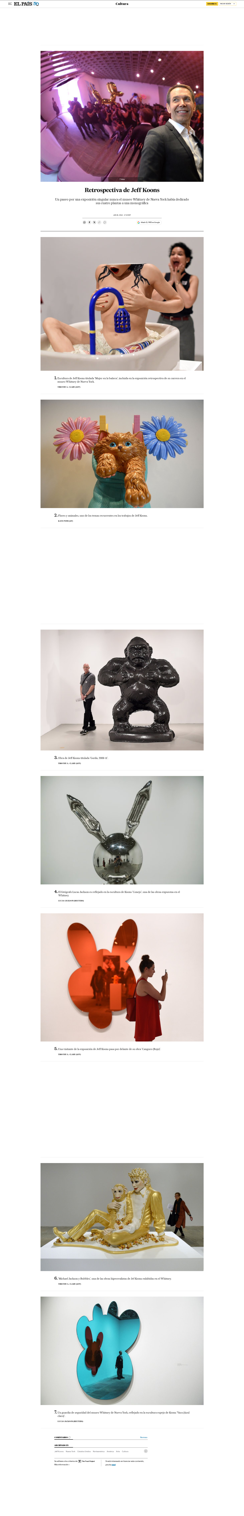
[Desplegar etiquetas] (146, 1451)
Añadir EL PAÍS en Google (150, 222)
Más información (61, 1464)
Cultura (122, 4)
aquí (114, 1464)
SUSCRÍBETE (212, 4)
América (110, 1451)
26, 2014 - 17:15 (122, 215)
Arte (118, 1451)
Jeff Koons (59, 1451)
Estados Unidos (84, 1451)
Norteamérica (98, 1451)
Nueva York (70, 1451)
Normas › (144, 1437)
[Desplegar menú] (10, 4)
